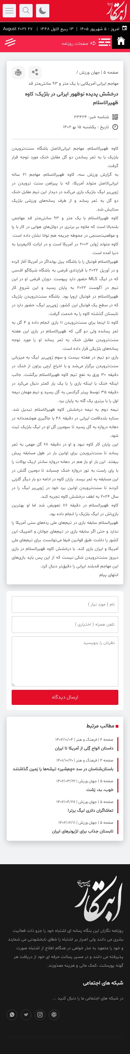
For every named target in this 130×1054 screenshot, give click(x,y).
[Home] (121, 42)
